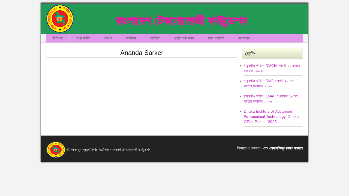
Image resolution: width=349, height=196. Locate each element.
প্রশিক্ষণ (155, 38)
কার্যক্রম (131, 38)
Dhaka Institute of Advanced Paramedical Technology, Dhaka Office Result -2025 (271, 116)
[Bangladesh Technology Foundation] (60, 19)
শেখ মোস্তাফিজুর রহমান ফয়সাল (283, 148)
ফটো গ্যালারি (216, 38)
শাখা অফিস (83, 38)
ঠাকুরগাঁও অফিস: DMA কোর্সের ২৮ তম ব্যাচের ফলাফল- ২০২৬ (268, 83)
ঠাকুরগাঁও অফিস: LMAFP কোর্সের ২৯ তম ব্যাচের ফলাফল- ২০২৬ (270, 98)
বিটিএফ (57, 38)
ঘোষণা (108, 38)
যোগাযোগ (244, 38)
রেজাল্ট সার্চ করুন (184, 38)
